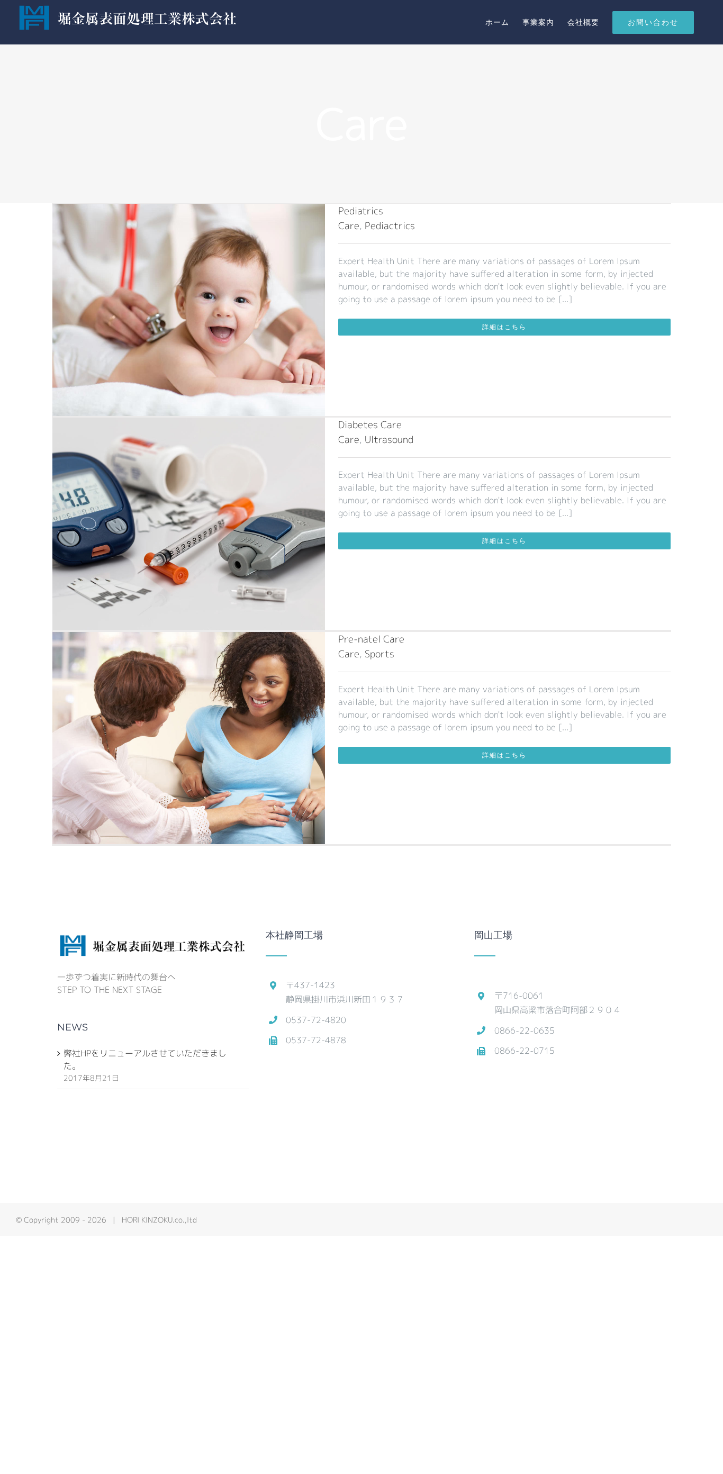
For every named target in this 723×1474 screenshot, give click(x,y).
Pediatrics (360, 211)
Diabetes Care (370, 424)
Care (348, 225)
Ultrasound (389, 439)
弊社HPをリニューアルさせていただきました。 (145, 1059)
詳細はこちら (504, 327)
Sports (379, 654)
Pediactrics (390, 225)
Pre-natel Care (371, 639)
